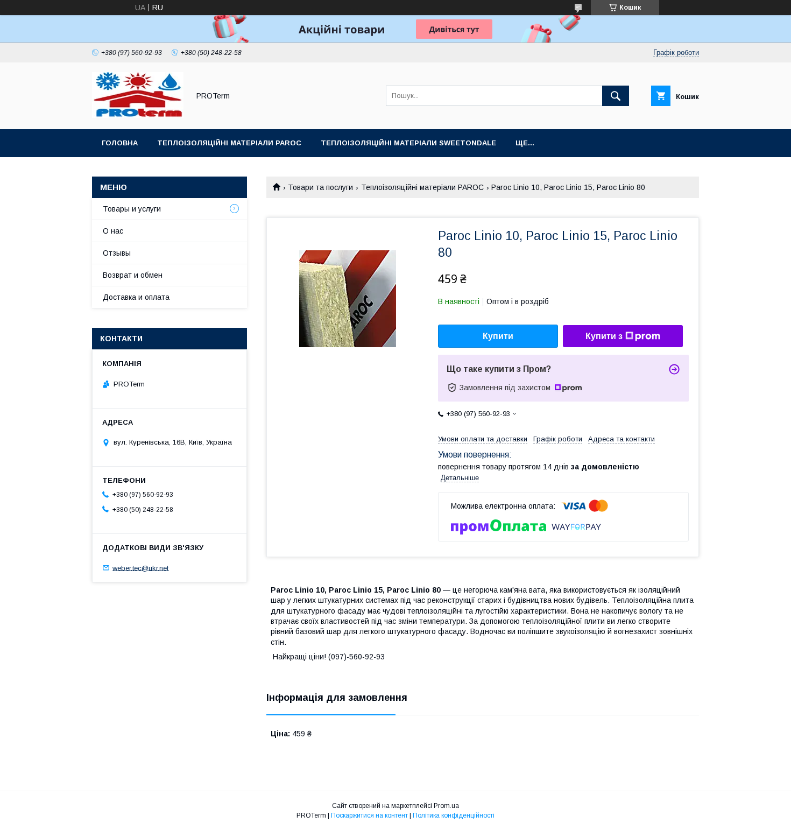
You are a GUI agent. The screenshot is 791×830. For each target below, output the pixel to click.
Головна (120, 143)
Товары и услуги (132, 209)
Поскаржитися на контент (369, 815)
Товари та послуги (320, 187)
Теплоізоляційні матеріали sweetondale (408, 143)
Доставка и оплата (136, 297)
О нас (113, 231)
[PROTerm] (137, 115)
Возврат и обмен (133, 275)
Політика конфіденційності (454, 815)
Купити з (604, 336)
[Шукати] (615, 96)
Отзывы (117, 253)
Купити (498, 336)
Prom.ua (446, 806)
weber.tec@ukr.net (140, 568)
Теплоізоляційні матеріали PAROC (229, 143)
